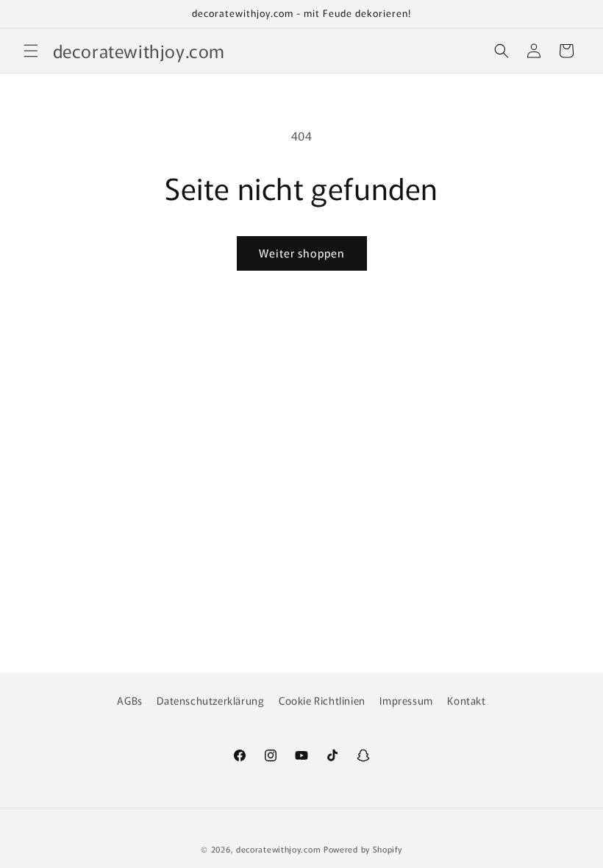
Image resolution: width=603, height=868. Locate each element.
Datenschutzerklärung (210, 700)
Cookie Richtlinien (322, 700)
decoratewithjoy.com (278, 849)
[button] (31, 51)
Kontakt (466, 700)
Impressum (405, 700)
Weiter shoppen (302, 252)
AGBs (129, 700)
